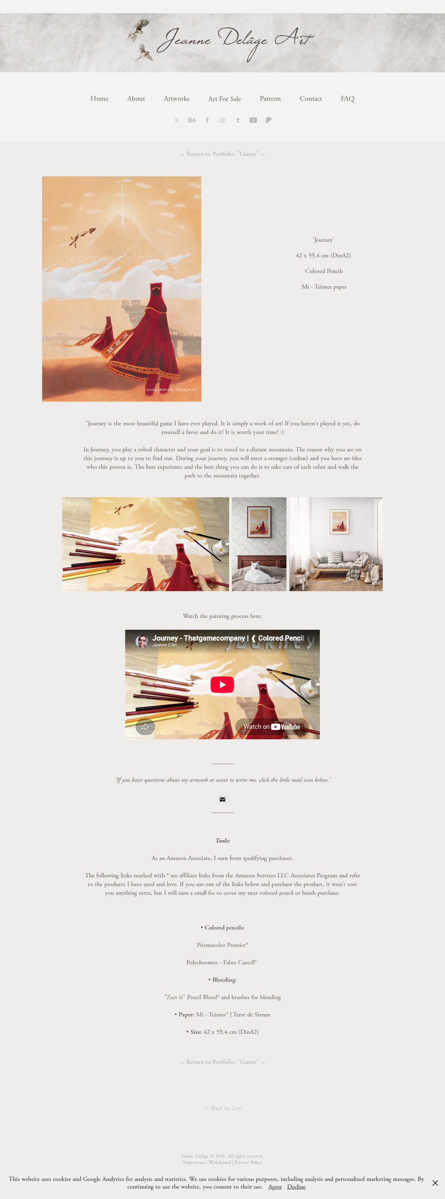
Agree (275, 1187)
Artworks (176, 98)
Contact (311, 98)
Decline (296, 1187)
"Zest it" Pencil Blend (190, 997)
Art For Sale (224, 99)
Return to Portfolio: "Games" (223, 154)
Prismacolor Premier (221, 945)
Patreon (270, 98)
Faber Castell (238, 962)
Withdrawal (220, 1162)
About (136, 98)
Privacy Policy (248, 1162)
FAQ (348, 98)
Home (99, 98)
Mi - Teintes (211, 1015)
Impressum (194, 1162)
